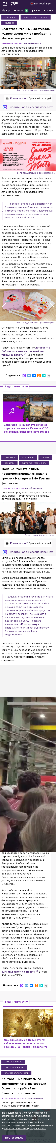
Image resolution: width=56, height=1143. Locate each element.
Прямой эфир (43, 4)
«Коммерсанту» (29, 624)
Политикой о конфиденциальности (25, 1129)
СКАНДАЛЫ (9, 457)
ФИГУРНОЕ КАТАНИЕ (14, 1067)
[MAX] (24, 375)
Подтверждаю (14, 1137)
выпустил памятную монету (18, 972)
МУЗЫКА (45, 457)
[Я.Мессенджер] (44, 375)
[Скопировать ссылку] (48, 376)
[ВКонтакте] (34, 375)
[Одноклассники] (39, 375)
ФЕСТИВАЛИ (10, 17)
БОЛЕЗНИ (9, 23)
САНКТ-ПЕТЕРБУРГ (13, 1061)
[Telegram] (29, 375)
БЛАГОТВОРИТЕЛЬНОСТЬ (36, 17)
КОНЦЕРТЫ (9, 463)
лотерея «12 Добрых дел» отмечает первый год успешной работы (25, 351)
